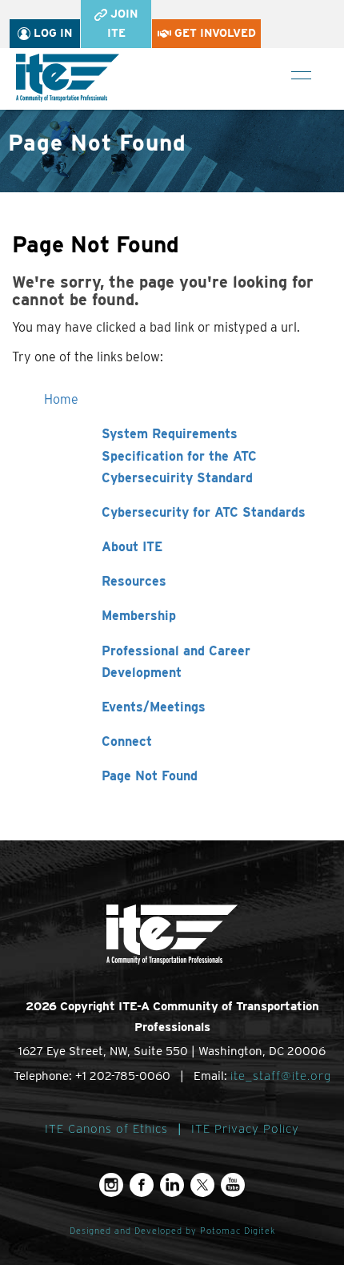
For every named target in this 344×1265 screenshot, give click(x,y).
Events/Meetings (154, 707)
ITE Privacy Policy (245, 1129)
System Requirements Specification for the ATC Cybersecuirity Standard (179, 455)
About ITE (132, 546)
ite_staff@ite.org (280, 1076)
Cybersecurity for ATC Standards (204, 512)
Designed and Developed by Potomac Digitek (172, 1231)
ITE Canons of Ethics (106, 1129)
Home (61, 399)
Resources (134, 581)
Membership (139, 615)
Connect (127, 741)
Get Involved (213, 32)
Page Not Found (150, 776)
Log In (51, 32)
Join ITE (122, 23)
